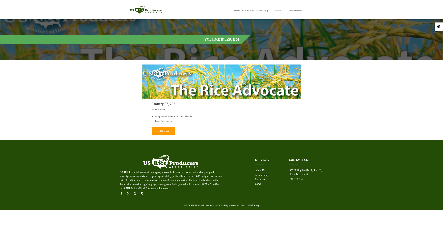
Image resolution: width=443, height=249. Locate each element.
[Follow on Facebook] (123, 193)
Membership (262, 11)
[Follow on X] (130, 193)
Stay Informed (295, 11)
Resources (278, 11)
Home (237, 11)
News (258, 184)
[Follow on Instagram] (137, 193)
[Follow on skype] (144, 193)
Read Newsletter (163, 131)
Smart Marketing (250, 205)
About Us (246, 11)
